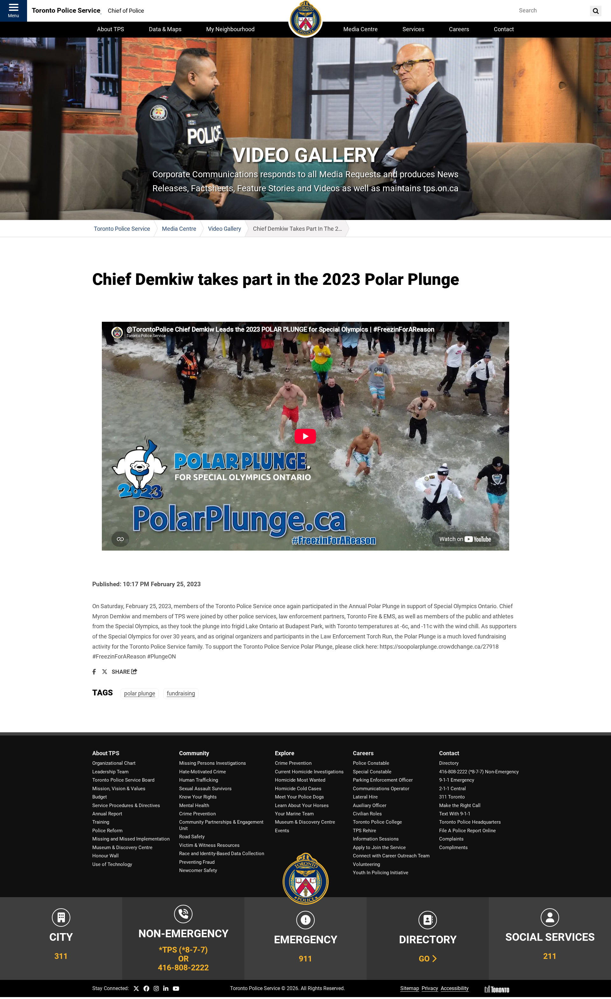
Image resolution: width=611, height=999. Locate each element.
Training (100, 822)
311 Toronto (452, 797)
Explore (284, 753)
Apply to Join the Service (379, 847)
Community (194, 753)
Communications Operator (381, 788)
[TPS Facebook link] (146, 989)
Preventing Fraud (196, 862)
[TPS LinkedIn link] (166, 989)
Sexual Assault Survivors (205, 788)
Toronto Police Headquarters (470, 822)
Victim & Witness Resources (209, 845)
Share (121, 672)
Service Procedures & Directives (126, 805)
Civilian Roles (367, 814)
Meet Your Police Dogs (299, 797)
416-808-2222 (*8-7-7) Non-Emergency (479, 772)
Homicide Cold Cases (298, 788)
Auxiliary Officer (369, 805)
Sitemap (409, 988)
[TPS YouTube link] (176, 989)
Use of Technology (112, 864)
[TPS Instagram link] (156, 989)
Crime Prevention (197, 814)
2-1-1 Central (452, 788)
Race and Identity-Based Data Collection (221, 853)
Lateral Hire (365, 797)
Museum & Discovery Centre (122, 847)
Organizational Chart (114, 763)
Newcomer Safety (198, 870)
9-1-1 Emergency (456, 780)
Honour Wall (105, 856)
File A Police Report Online (467, 831)
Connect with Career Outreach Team (391, 856)
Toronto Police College (377, 822)
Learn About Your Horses (302, 805)
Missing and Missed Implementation (131, 839)
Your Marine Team (294, 814)
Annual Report (107, 814)
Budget (99, 797)
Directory (449, 763)
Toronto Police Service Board (123, 780)
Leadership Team (110, 772)
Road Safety (192, 837)
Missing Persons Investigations (212, 763)
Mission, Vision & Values (118, 788)
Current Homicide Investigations (309, 772)
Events (282, 831)
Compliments (453, 847)
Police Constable (371, 763)
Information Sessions (376, 839)
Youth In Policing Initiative (380, 873)
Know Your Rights (198, 797)
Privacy (430, 988)
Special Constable (372, 772)
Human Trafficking (198, 780)
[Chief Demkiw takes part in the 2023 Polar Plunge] (305, 436)
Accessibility (455, 988)
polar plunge (139, 693)
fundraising (181, 693)
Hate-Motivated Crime (202, 772)
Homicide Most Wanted (300, 780)
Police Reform (107, 831)
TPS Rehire (364, 831)
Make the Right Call (460, 805)
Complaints (451, 839)
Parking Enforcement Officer (383, 780)
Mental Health (194, 805)
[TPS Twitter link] (136, 989)
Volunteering (366, 864)
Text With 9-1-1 (454, 814)
